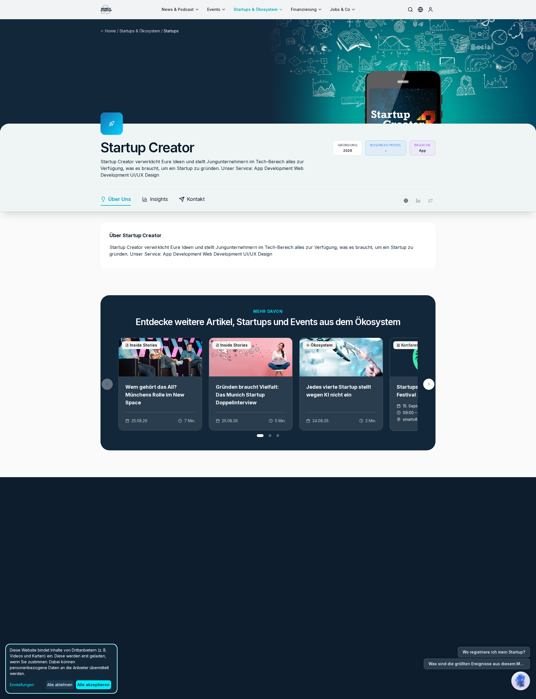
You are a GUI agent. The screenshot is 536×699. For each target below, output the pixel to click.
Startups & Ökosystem (255, 9)
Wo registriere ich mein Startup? (494, 652)
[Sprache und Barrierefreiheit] (420, 9)
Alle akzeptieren (93, 684)
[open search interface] (410, 9)
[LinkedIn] (418, 201)
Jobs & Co (340, 9)
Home (110, 30)
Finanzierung (304, 9)
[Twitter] (430, 201)
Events (213, 9)
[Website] (406, 201)
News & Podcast (178, 9)
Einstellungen (22, 684)
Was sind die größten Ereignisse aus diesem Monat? (479, 663)
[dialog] (61, 668)
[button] (428, 384)
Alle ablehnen (59, 684)
